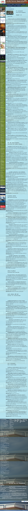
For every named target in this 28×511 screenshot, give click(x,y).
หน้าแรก (6, 7)
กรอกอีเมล (1, 186)
